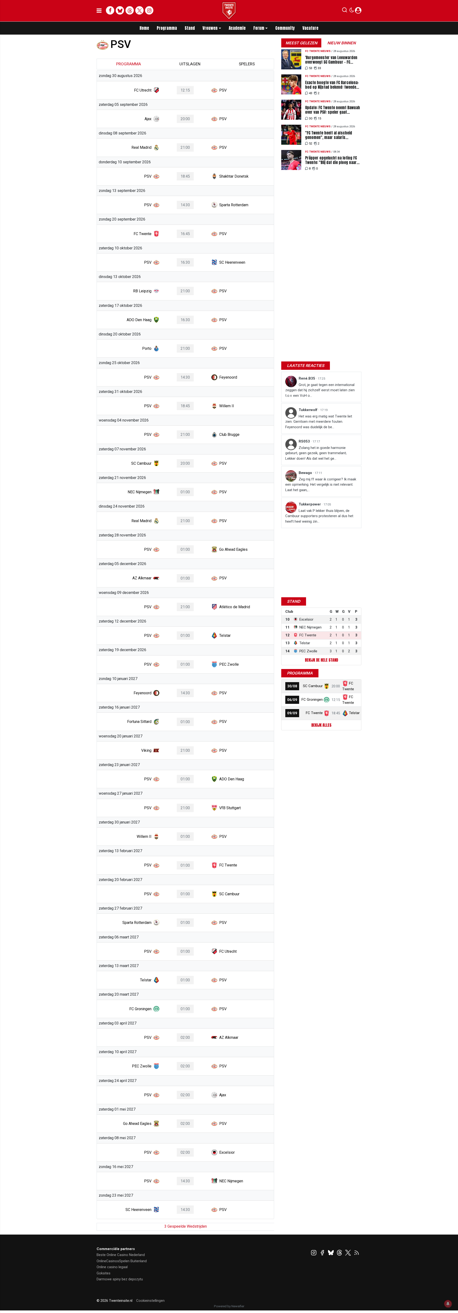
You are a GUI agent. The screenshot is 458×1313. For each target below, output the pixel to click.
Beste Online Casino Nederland (121, 1255)
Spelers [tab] (247, 64)
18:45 (185, 176)
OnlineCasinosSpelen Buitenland (122, 1261)
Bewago (306, 473)
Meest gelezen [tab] (301, 43)
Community (285, 28)
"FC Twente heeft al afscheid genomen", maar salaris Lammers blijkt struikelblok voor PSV (332, 135)
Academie (237, 28)
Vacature (310, 28)
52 (310, 143)
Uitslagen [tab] (189, 64)
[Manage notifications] (448, 1304)
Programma (167, 28)
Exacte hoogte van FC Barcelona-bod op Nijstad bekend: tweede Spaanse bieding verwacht (332, 84)
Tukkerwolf (308, 410)
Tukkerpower (310, 504)
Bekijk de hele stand (321, 660)
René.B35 (307, 378)
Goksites (103, 1273)
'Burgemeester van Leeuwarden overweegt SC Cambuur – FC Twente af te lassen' (331, 59)
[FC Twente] (326, 713)
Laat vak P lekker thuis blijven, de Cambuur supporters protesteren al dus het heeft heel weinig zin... (319, 516)
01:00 (185, 492)
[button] (345, 11)
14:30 (185, 205)
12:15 (185, 90)
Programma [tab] (128, 64)
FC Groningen (312, 699)
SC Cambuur (313, 686)
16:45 (185, 234)
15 (319, 118)
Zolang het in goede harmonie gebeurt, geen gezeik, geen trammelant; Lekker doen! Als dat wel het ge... (316, 453)
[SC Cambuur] (326, 686)
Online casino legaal (112, 1267)
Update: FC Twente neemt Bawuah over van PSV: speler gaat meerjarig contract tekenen (332, 109)
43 (310, 93)
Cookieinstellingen (150, 1300)
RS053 (305, 441)
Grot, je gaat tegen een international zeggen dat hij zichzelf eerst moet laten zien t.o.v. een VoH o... (320, 390)
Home (144, 28)
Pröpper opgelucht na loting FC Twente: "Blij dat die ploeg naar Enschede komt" (331, 160)
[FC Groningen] (326, 699)
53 (310, 68)
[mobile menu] (99, 10)
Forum (258, 28)
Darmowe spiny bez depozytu (120, 1279)
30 (310, 118)
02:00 (185, 1037)
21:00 (185, 147)
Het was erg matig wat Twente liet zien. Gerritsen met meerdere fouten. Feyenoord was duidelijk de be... (318, 421)
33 (319, 68)
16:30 (185, 262)
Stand (190, 28)
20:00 (185, 119)
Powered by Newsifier (229, 1306)
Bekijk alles (321, 725)
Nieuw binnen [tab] (341, 43)
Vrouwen (210, 28)
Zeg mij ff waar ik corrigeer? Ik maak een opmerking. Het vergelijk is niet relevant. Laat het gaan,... (320, 484)
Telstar (354, 713)
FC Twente (314, 713)
